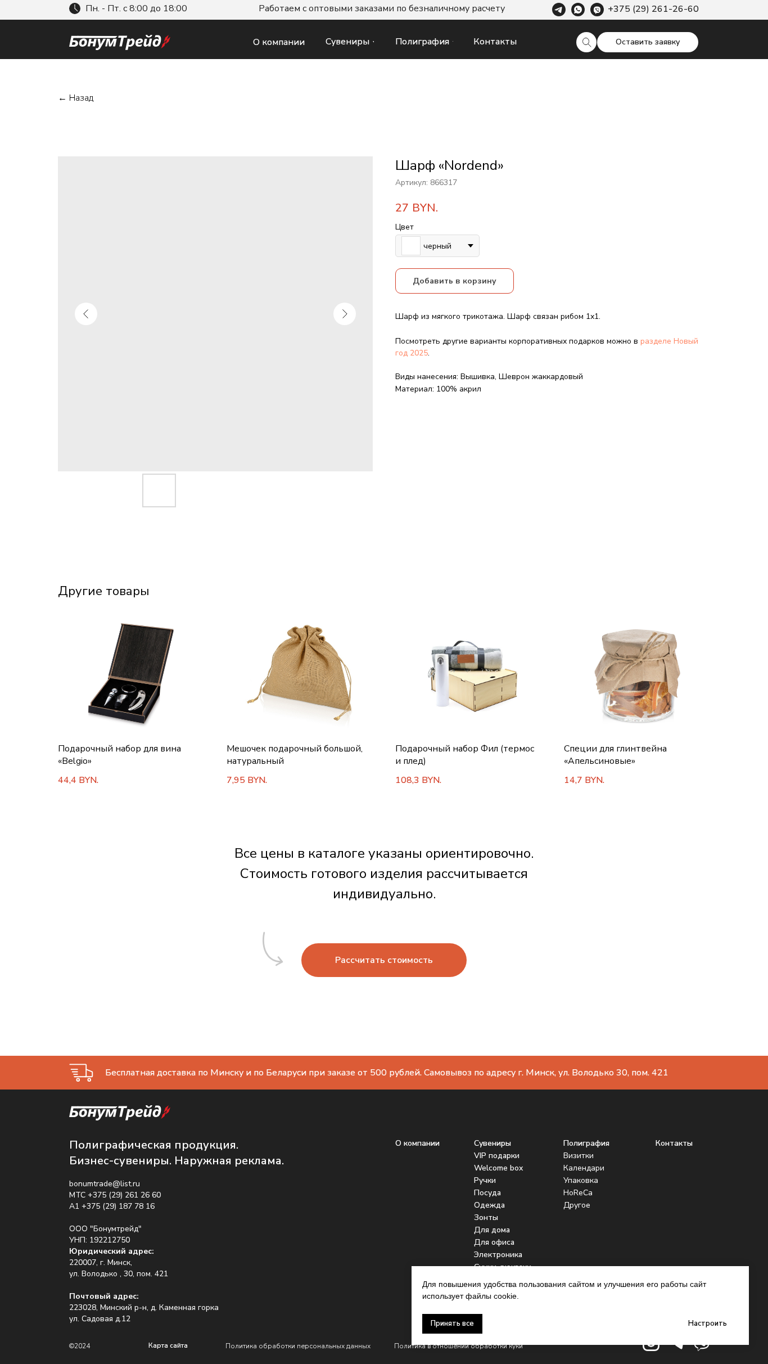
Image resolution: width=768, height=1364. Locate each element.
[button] (647, 42)
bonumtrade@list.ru (104, 1183)
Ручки (485, 1180)
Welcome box (498, 1168)
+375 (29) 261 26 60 (124, 1195)
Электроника (498, 1254)
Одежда (489, 1205)
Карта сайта (168, 1345)
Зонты (486, 1217)
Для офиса (494, 1242)
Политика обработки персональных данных (298, 1346)
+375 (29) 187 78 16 (118, 1206)
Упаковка (580, 1180)
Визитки (578, 1155)
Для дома (492, 1230)
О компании (417, 1143)
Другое (576, 1205)
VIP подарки (496, 1155)
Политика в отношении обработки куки (458, 1346)
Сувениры (492, 1143)
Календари (583, 1168)
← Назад (75, 98)
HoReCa (578, 1192)
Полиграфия (586, 1143)
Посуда (487, 1192)
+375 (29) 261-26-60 (653, 9)
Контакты (674, 1143)
